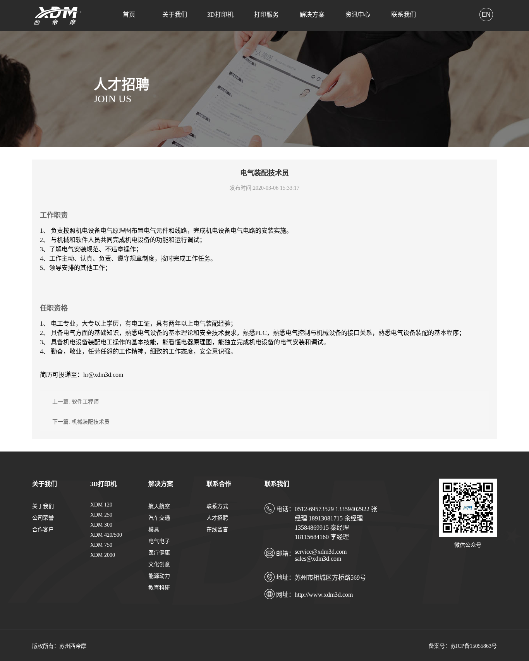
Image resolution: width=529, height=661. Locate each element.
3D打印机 (220, 14)
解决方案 (312, 14)
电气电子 (159, 541)
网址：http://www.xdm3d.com (314, 594)
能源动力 (159, 576)
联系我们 (403, 14)
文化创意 (159, 564)
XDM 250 (101, 515)
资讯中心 (357, 14)
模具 (153, 529)
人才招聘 (217, 518)
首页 (129, 14)
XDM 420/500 (106, 535)
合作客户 (43, 529)
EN (486, 14)
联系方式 (217, 506)
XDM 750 (101, 545)
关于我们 (174, 14)
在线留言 (217, 529)
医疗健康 (159, 553)
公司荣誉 (43, 518)
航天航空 (159, 506)
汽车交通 (159, 518)
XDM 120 (101, 505)
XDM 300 (101, 525)
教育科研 (159, 588)
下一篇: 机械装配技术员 (81, 422)
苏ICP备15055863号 (473, 646)
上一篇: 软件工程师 (75, 402)
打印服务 (266, 14)
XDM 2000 (102, 555)
